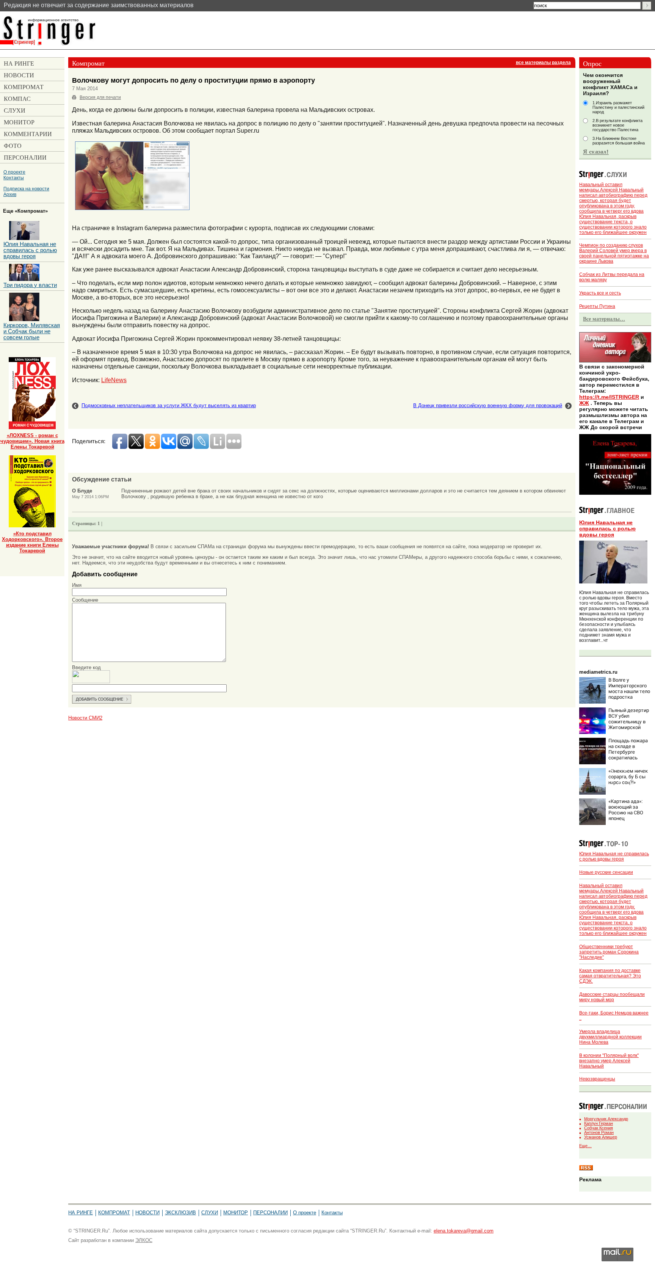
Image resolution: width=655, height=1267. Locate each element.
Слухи (209, 1212)
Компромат (114, 1212)
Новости (147, 1212)
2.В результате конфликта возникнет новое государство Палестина (617, 125)
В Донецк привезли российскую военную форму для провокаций (487, 405)
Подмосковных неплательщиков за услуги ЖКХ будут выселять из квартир (168, 405)
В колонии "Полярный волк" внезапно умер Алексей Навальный (609, 1061)
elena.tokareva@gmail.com (464, 1231)
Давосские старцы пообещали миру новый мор (612, 997)
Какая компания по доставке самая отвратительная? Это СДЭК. (610, 976)
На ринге (80, 1212)
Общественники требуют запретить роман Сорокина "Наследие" (609, 952)
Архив (9, 194)
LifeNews (114, 379)
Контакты (13, 177)
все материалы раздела (543, 62)
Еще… (585, 1145)
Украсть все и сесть (600, 293)
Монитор (235, 1212)
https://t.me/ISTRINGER (609, 397)
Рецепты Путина (597, 306)
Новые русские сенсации (606, 872)
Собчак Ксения (598, 1128)
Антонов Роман (599, 1132)
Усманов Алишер (600, 1137)
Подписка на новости (26, 188)
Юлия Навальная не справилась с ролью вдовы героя (607, 528)
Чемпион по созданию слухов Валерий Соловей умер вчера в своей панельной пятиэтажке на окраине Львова (614, 253)
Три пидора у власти (30, 285)
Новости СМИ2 (85, 718)
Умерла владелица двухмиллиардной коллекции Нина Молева (610, 1037)
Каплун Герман (598, 1123)
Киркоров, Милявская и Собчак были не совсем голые (31, 331)
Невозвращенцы (597, 1079)
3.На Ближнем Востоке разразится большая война (618, 140)
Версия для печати (100, 97)
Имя (76, 585)
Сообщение (85, 600)
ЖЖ (584, 403)
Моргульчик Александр (606, 1118)
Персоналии (270, 1212)
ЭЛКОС (143, 1240)
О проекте (14, 171)
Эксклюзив (180, 1212)
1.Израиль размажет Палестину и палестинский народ (618, 107)
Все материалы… (604, 319)
